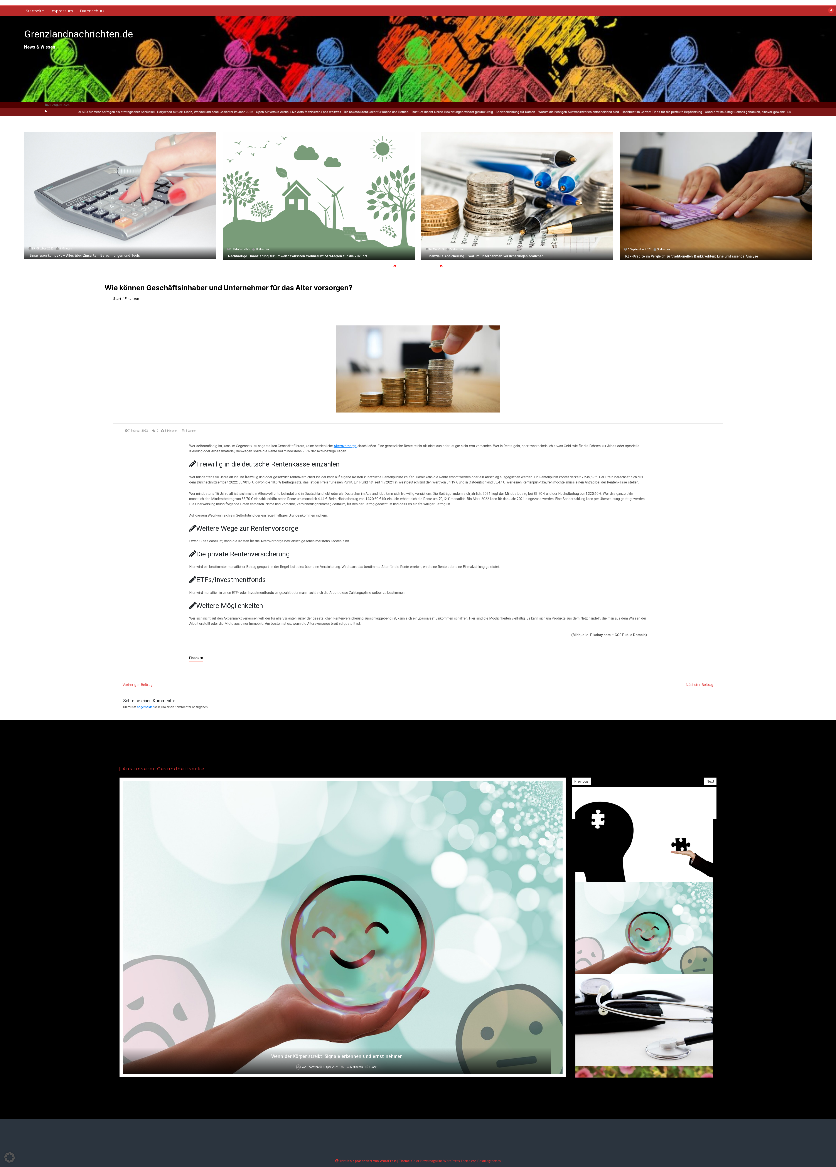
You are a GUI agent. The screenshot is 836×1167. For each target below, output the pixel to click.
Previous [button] (581, 781)
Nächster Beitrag (699, 684)
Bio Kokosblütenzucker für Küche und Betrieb (205, 112)
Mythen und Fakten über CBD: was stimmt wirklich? (337, 1056)
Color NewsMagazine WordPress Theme (440, 1161)
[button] (9, 1157)
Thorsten (312, 1067)
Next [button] (710, 781)
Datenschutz (92, 11)
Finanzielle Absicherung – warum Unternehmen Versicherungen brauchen (88, 256)
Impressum (62, 11)
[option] (127, 111)
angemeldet (145, 707)
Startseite (35, 11)
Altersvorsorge (345, 446)
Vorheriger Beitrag (138, 684)
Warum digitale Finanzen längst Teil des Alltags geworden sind (758, 112)
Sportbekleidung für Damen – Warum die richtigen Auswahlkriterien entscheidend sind (386, 112)
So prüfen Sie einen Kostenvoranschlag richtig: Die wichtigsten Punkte (681, 256)
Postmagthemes (489, 1161)
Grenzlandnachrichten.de (78, 34)
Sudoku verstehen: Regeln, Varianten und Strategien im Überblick (663, 112)
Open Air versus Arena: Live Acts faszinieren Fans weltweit (127, 112)
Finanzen (196, 658)
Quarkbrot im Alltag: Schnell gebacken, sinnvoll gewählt (574, 112)
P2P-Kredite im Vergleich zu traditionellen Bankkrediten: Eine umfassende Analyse (294, 256)
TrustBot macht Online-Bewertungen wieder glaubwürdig (281, 112)
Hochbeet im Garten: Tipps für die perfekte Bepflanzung (491, 112)
